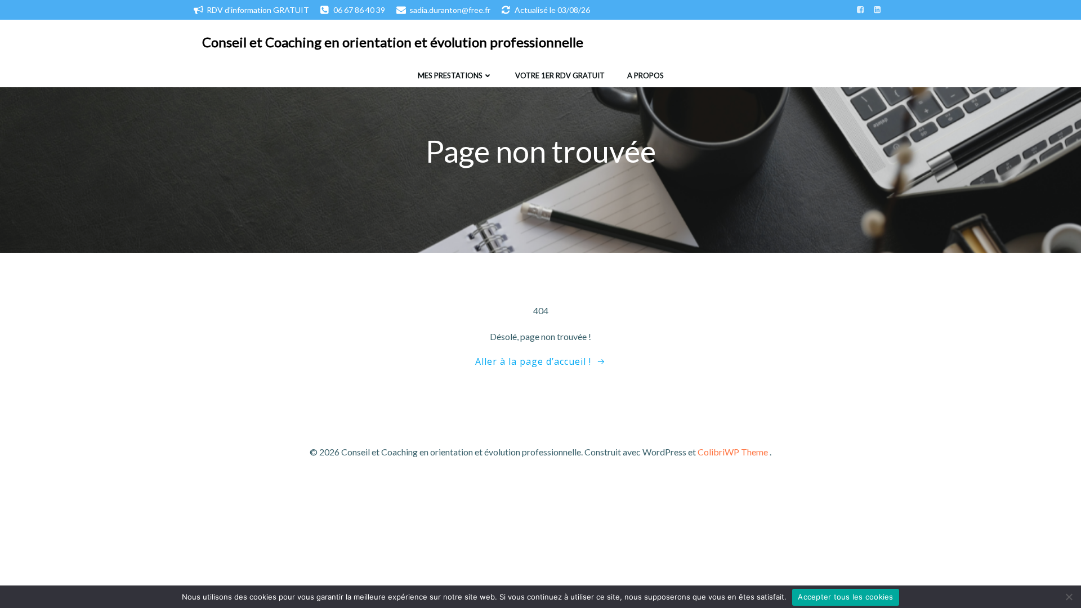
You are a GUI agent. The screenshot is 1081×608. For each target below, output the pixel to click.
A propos (645, 75)
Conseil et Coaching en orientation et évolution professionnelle (392, 42)
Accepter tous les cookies (845, 596)
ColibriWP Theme (733, 451)
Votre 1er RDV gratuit (560, 75)
